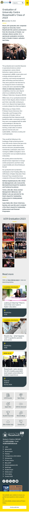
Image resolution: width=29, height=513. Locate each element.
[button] (27, 2)
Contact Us (21, 424)
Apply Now (8, 407)
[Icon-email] (17, 481)
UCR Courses (8, 398)
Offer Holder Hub (8, 424)
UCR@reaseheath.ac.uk (10, 443)
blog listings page (13, 280)
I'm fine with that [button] (14, 507)
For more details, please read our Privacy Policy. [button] (14, 502)
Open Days (21, 398)
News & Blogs (21, 416)
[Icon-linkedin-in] (13, 481)
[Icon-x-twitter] (10, 481)
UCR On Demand (21, 407)
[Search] (22, 2)
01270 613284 (9, 441)
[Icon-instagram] (7, 481)
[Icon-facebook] (3, 481)
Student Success (8, 416)
